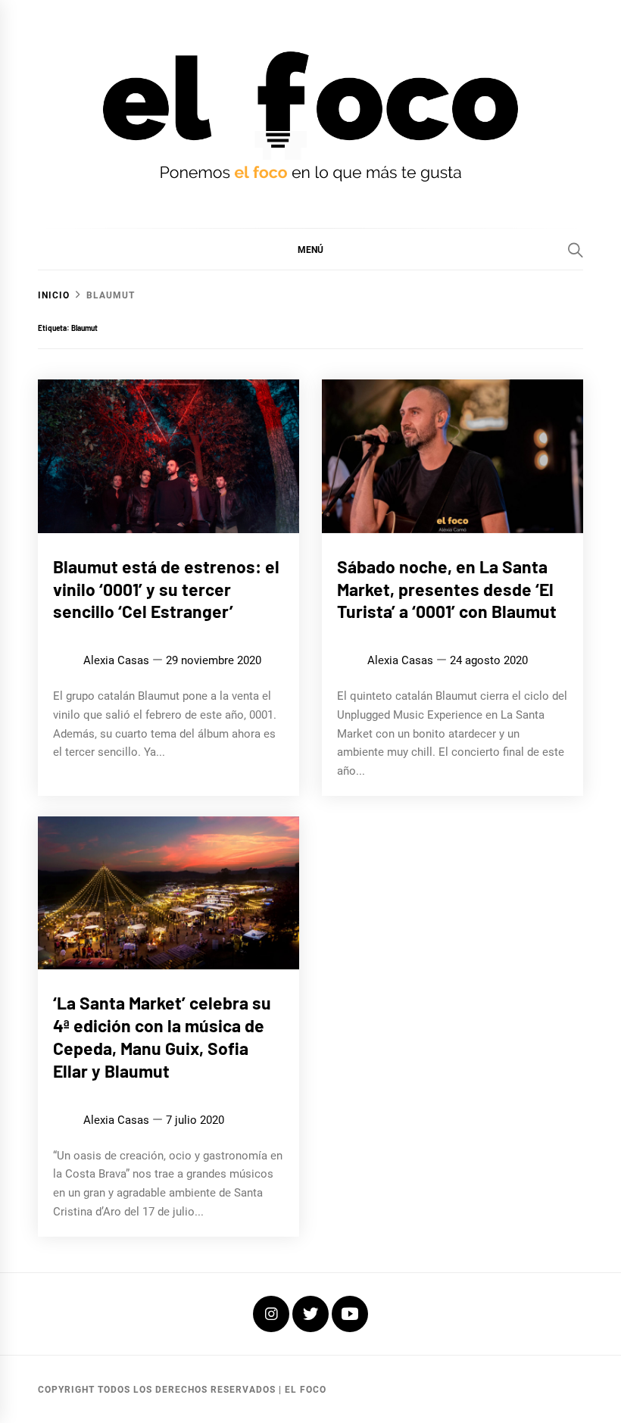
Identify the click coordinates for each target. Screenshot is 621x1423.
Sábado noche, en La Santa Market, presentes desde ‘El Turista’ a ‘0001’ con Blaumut (447, 589)
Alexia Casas (116, 660)
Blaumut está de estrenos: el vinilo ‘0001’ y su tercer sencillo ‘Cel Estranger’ (166, 589)
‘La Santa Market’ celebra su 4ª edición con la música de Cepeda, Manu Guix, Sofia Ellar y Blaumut (162, 1036)
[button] (310, 249)
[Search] (575, 250)
